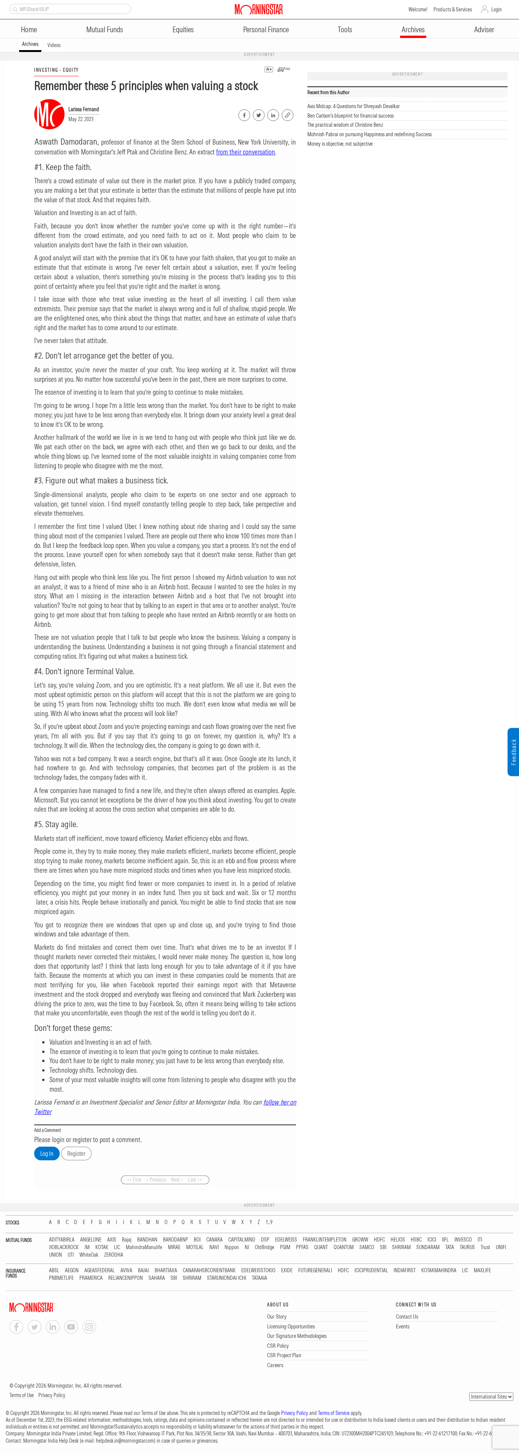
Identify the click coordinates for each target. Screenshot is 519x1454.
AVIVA (126, 1270)
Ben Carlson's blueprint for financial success (350, 115)
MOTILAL (195, 1247)
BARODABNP (175, 1240)
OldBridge (264, 1247)
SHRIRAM (401, 1247)
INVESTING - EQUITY (56, 70)
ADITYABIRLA (61, 1240)
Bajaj (126, 1240)
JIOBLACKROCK (64, 1247)
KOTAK (101, 1247)
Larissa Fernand (83, 109)
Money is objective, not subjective (340, 143)
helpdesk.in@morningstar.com (125, 1440)
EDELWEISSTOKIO (258, 1270)
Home (29, 29)
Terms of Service (334, 1413)
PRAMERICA (91, 1278)
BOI (197, 1240)
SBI (383, 1247)
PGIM (285, 1247)
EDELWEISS (286, 1240)
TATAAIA (259, 1278)
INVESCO (463, 1240)
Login (496, 9)
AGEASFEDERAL (99, 1270)
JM (87, 1247)
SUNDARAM (428, 1247)
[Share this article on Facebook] (243, 113)
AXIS (111, 1240)
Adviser (484, 29)
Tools (345, 29)
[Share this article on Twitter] (258, 113)
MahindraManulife (144, 1247)
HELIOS (398, 1240)
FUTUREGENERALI (315, 1270)
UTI (71, 1255)
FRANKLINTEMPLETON (325, 1240)
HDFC (379, 1240)
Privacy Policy (51, 1395)
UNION (55, 1255)
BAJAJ (143, 1270)
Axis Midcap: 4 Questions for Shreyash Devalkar (353, 106)
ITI (480, 1240)
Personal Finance (266, 29)
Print (286, 68)
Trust (485, 1247)
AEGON (72, 1270)
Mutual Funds (104, 29)
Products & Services (453, 9)
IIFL (445, 1240)
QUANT (321, 1247)
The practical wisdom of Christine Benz (345, 124)
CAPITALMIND (241, 1240)
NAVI (214, 1247)
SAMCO (366, 1247)
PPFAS (302, 1247)
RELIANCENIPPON (125, 1278)
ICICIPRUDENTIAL (371, 1270)
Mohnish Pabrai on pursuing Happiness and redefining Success (369, 134)
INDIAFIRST (405, 1270)
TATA (449, 1247)
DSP (265, 1240)
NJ (247, 1247)
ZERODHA (113, 1255)
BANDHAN (147, 1240)
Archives (413, 29)
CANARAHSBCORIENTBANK (209, 1270)
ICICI (431, 1240)
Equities (183, 29)
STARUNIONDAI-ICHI (226, 1278)
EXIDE (287, 1270)
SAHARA (157, 1278)
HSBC (416, 1240)
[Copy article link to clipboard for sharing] (287, 114)
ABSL (54, 1270)
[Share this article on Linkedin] (272, 113)
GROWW (360, 1240)
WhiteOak (88, 1255)
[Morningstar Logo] (259, 9)
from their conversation (245, 152)
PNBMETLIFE (61, 1278)
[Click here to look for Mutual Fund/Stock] (14, 9)
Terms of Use (21, 1395)
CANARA (214, 1240)
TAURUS (467, 1247)
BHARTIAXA (166, 1270)
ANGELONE (90, 1240)
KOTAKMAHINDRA (438, 1270)
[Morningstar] (47, 1307)
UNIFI (501, 1247)
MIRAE (174, 1247)
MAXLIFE (482, 1270)
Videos (53, 45)
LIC (117, 1247)
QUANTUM (344, 1247)
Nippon (232, 1247)
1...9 (269, 1222)
